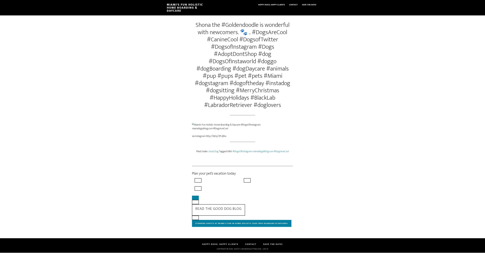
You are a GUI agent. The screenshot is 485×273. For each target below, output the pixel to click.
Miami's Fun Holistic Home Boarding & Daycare (185, 7)
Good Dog (214, 151)
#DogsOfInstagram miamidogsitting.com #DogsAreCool (261, 151)
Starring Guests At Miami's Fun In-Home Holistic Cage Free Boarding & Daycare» (241, 223)
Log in (265, 248)
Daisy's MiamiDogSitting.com (248, 248)
